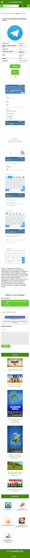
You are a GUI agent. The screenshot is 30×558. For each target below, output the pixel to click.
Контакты (14, 556)
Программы (21, 55)
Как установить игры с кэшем (8, 312)
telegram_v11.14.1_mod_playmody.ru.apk (17, 303)
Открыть (21, 49)
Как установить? (5, 298)
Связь (20, 56)
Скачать (15, 66)
